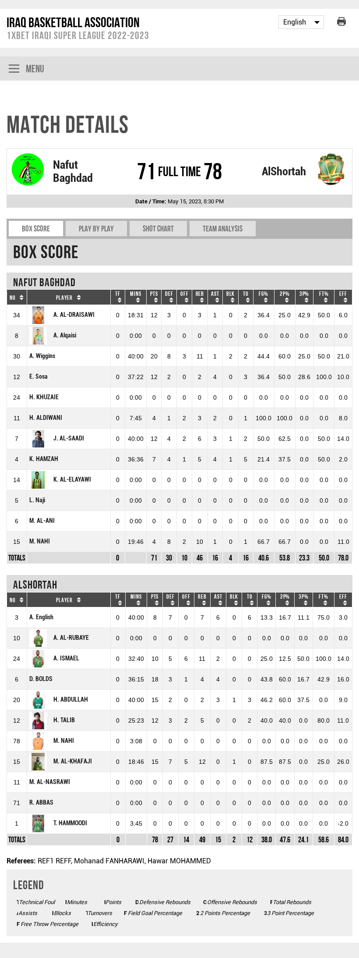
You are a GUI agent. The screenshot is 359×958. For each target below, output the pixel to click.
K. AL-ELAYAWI (72, 479)
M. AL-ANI (42, 521)
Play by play (96, 228)
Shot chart (158, 228)
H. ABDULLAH (70, 699)
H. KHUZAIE (44, 397)
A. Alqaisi (64, 335)
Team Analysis (223, 228)
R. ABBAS (41, 802)
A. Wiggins (42, 356)
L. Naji (37, 500)
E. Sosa (38, 376)
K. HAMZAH (43, 459)
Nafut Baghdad (73, 171)
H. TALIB (64, 720)
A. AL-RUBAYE (71, 638)
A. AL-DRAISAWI (74, 315)
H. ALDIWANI (45, 418)
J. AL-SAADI (68, 438)
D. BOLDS (41, 679)
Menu (35, 69)
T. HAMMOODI (70, 823)
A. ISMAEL (66, 658)
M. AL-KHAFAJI (72, 761)
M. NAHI (39, 541)
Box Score (36, 228)
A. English (41, 617)
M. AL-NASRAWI (49, 782)
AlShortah (284, 171)
